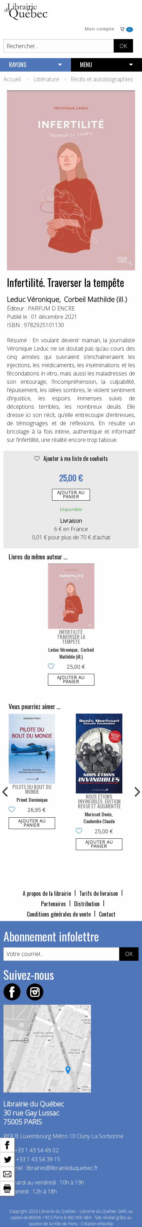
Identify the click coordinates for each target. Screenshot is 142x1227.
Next (136, 792)
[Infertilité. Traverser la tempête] (71, 596)
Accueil (12, 79)
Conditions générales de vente (59, 914)
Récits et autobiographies (102, 79)
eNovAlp (105, 1224)
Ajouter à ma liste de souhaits (75, 458)
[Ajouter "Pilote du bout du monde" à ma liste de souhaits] (13, 810)
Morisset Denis (98, 814)
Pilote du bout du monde (31, 789)
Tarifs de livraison (98, 893)
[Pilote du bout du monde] (32, 749)
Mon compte (99, 29)
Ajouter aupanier (71, 495)
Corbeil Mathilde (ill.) (95, 299)
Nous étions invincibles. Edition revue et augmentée (99, 801)
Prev (5, 792)
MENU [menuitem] (86, 65)
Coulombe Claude (99, 821)
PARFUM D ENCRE (51, 308)
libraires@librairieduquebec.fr (62, 1168)
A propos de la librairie (47, 893)
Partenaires (53, 904)
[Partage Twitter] (7, 1159)
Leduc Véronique (33, 299)
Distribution (87, 904)
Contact (107, 914)
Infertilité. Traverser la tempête (71, 636)
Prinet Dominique (32, 799)
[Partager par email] (7, 1173)
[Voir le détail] (71, 596)
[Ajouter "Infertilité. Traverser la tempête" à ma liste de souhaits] (52, 667)
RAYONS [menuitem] (17, 65)
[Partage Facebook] (7, 1144)
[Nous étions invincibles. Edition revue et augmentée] (99, 753)
